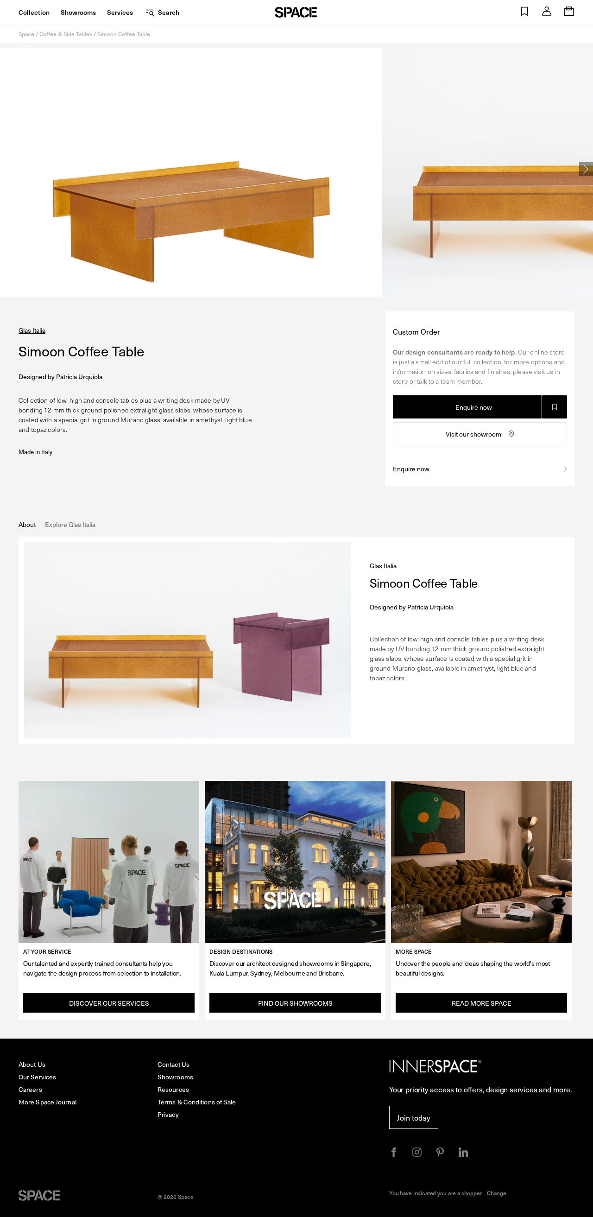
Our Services (37, 1077)
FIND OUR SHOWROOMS (295, 1003)
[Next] (586, 169)
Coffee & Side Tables (65, 34)
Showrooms (78, 12)
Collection (34, 12)
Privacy (168, 1114)
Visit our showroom (473, 434)
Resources (173, 1089)
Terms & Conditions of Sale (197, 1102)
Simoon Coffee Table (123, 34)
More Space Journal (47, 1102)
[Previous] (7, 169)
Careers (30, 1089)
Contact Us (173, 1064)
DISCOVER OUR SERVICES (109, 1003)
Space (26, 34)
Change (496, 1193)
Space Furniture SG (296, 12)
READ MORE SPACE (481, 1003)
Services (120, 12)
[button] (524, 12)
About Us (32, 1064)
